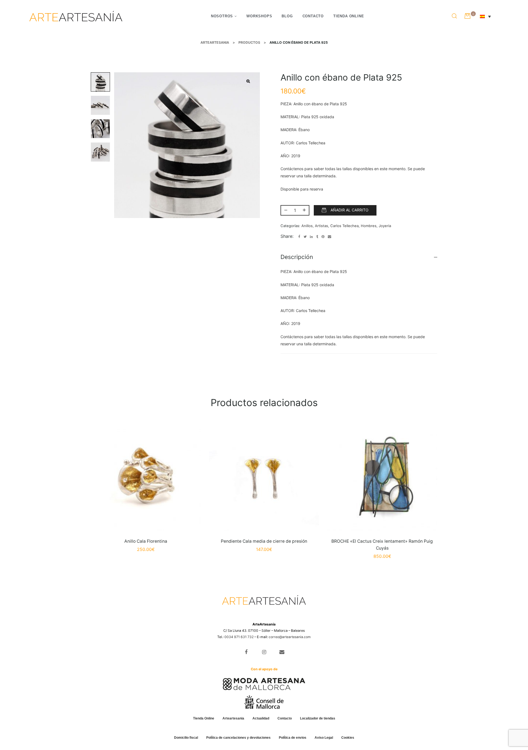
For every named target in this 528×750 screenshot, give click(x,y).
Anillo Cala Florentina (145, 541)
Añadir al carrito (350, 210)
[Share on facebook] (299, 237)
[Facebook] (246, 652)
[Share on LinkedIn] (311, 237)
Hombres (368, 226)
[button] (248, 81)
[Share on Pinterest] (322, 237)
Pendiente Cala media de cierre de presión (264, 541)
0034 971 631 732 (239, 637)
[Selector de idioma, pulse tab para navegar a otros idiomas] (488, 16)
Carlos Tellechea (344, 226)
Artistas (321, 226)
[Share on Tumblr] (317, 237)
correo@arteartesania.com (290, 637)
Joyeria (385, 226)
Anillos (307, 226)
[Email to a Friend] (329, 237)
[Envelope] (281, 652)
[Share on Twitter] (305, 237)
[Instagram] (264, 652)
